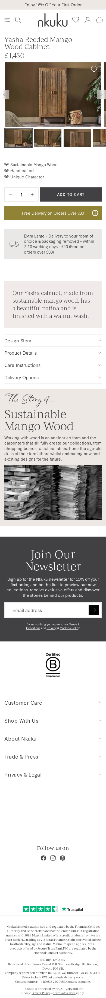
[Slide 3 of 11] (77, 138)
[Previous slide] (4, 94)
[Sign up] (94, 610)
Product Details (20, 352)
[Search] (18, 20)
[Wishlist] (76, 20)
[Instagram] (53, 858)
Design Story (17, 340)
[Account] (87, 20)
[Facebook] (43, 858)
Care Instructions (22, 365)
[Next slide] (101, 94)
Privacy (52, 628)
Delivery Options (21, 377)
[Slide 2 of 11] (47, 138)
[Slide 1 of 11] (18, 138)
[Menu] (7, 20)
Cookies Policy (69, 628)
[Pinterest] (62, 858)
